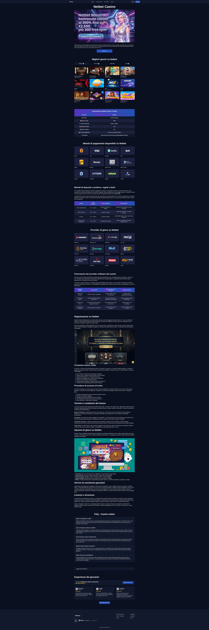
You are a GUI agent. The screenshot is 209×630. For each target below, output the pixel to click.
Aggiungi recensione (128, 582)
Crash (111, 63)
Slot (126, 63)
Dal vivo (96, 63)
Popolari (80, 63)
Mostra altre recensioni (104, 602)
